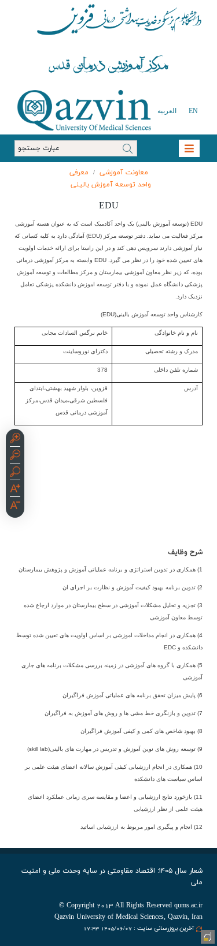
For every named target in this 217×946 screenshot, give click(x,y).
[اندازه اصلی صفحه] (15, 473)
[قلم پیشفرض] (15, 507)
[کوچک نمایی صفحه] (15, 456)
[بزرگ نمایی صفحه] (15, 440)
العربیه (166, 111)
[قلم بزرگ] (15, 490)
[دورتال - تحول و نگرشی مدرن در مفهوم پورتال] (206, 935)
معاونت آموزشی (124, 172)
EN (193, 111)
